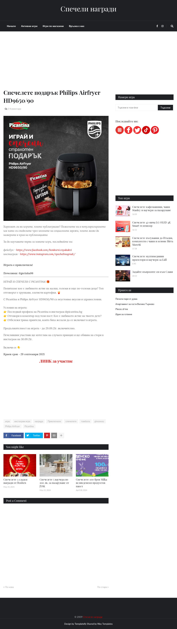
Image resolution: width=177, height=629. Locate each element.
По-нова (9, 587)
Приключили (54, 421)
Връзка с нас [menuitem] (76, 26)
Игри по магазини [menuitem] (53, 26)
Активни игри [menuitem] (29, 26)
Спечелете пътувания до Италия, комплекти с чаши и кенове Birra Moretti (152, 241)
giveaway (99, 421)
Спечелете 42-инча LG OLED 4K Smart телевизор (151, 224)
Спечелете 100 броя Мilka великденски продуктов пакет (91, 483)
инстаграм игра (22, 421)
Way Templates (105, 623)
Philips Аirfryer (12, 426)
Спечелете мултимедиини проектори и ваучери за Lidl (149, 258)
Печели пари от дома (126, 298)
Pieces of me (121, 309)
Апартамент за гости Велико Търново (134, 304)
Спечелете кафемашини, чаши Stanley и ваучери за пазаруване (151, 208)
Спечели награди (88, 8)
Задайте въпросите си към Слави (152, 271)
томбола (85, 421)
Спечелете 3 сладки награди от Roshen (15, 481)
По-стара (102, 587)
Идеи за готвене (123, 314)
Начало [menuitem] (11, 26)
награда (39, 421)
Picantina (29, 426)
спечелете (71, 421)
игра (7, 421)
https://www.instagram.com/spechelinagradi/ (47, 254)
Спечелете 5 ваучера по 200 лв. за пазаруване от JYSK (54, 483)
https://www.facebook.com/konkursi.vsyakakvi (44, 250)
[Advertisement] (56, 64)
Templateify (80, 623)
